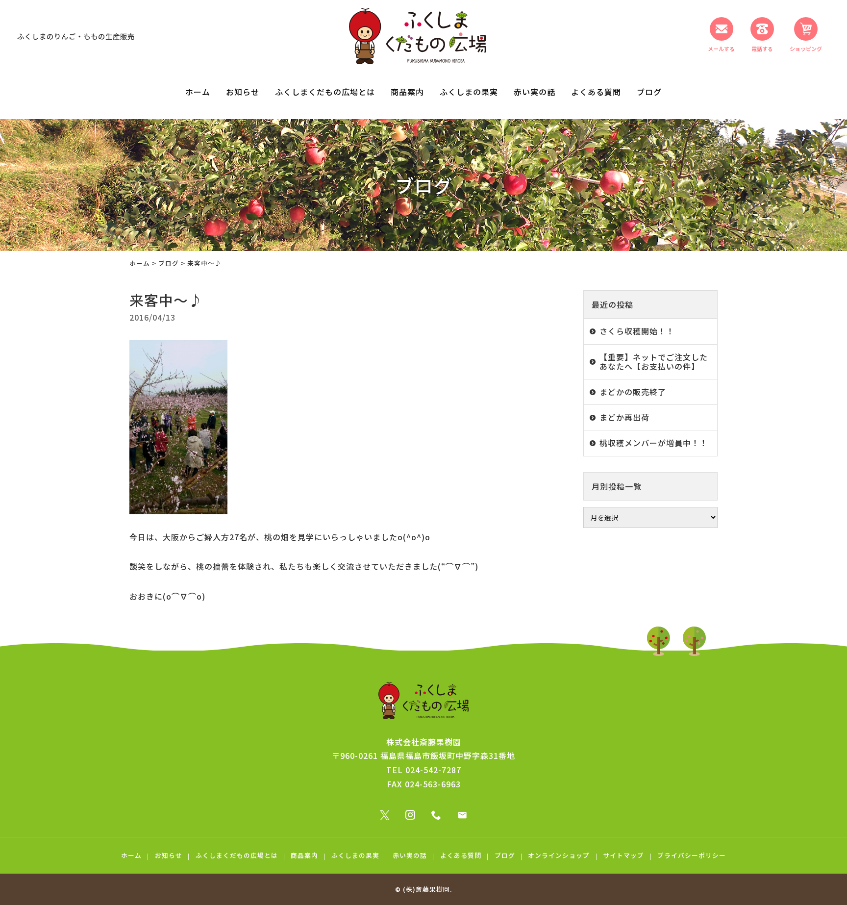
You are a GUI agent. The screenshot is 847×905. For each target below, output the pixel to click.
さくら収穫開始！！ (636, 331)
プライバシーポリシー (691, 855)
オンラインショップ (559, 855)
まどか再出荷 (624, 417)
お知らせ (242, 92)
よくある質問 (596, 92)
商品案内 (407, 92)
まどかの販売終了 (632, 392)
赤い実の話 (534, 92)
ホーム (197, 92)
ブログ (649, 92)
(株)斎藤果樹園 (426, 889)
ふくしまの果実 (469, 92)
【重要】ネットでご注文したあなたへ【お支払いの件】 (653, 361)
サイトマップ (623, 855)
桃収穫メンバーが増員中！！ (653, 443)
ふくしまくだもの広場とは (325, 92)
